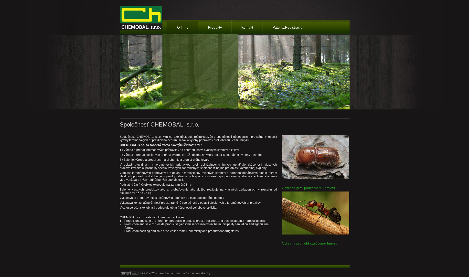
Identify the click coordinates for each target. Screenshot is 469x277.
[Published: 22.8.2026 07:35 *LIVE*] (142, 273)
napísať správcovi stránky (193, 273)
